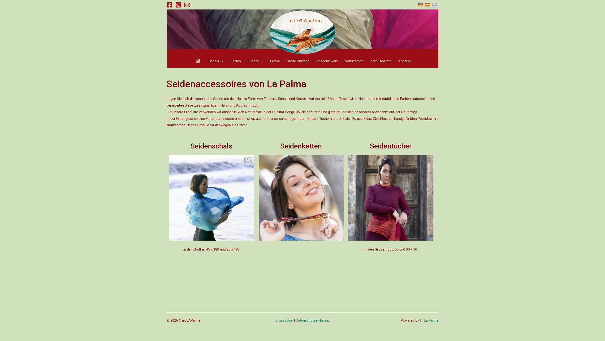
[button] (221, 61)
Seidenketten (301, 146)
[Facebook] (170, 5)
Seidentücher (391, 146)
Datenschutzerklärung (313, 320)
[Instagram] (178, 5)
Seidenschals (211, 146)
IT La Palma (429, 320)
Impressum (284, 320)
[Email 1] (187, 5)
